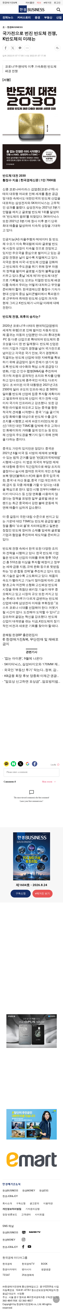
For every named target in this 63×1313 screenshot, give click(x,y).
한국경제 (7, 1263)
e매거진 (47, 2)
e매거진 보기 (42, 893)
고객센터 (26, 1214)
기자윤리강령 (33, 1209)
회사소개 (7, 1203)
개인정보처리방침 (12, 1209)
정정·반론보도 (10, 1214)
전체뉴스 (8, 17)
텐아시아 (26, 1269)
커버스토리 (24, 17)
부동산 (48, 17)
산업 (59, 17)
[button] (57, 2)
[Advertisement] (31, 958)
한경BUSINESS (15, 27)
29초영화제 (28, 1275)
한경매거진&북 (10, 2)
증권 (37, 17)
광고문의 (34, 1203)
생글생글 (46, 1269)
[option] (31, 1031)
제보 (39, 2)
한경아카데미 (10, 1269)
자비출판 (30, 2)
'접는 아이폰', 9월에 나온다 (23, 658)
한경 (10, 1190)
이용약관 (48, 1203)
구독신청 (21, 893)
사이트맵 (39, 1214)
